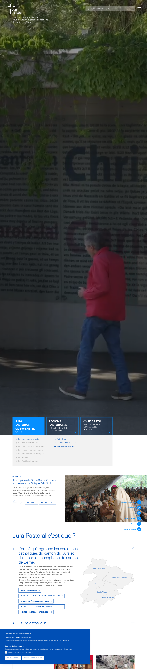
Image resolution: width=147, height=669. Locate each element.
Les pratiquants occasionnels (31, 446)
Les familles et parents (28, 461)
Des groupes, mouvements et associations (40, 596)
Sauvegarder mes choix (33, 658)
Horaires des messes (66, 443)
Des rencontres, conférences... (35, 612)
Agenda (30, 502)
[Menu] (139, 8)
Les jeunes (23, 457)
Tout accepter (12, 658)
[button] (14, 502)
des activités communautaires (35, 601)
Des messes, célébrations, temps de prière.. (40, 607)
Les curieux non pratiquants (30, 450)
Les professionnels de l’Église (31, 454)
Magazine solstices (65, 446)
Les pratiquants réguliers (29, 439)
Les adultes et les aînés (28, 443)
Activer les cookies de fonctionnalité (20, 652)
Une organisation (29, 590)
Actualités (61, 439)
